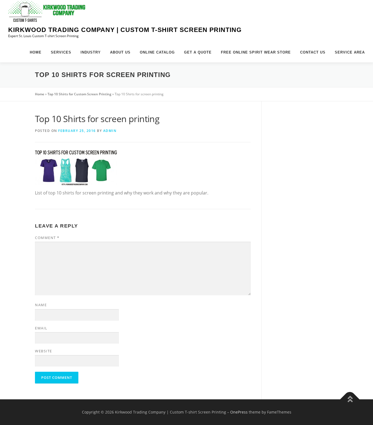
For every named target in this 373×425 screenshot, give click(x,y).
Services (61, 52)
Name (41, 304)
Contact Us (312, 52)
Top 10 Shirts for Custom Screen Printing (79, 94)
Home (36, 52)
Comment (47, 237)
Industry (91, 52)
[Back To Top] (350, 399)
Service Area (350, 52)
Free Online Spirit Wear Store (256, 52)
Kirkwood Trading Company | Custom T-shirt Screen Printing (125, 29)
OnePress (239, 412)
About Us (120, 52)
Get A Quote (198, 52)
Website (43, 351)
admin (110, 130)
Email (41, 328)
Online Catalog (157, 52)
